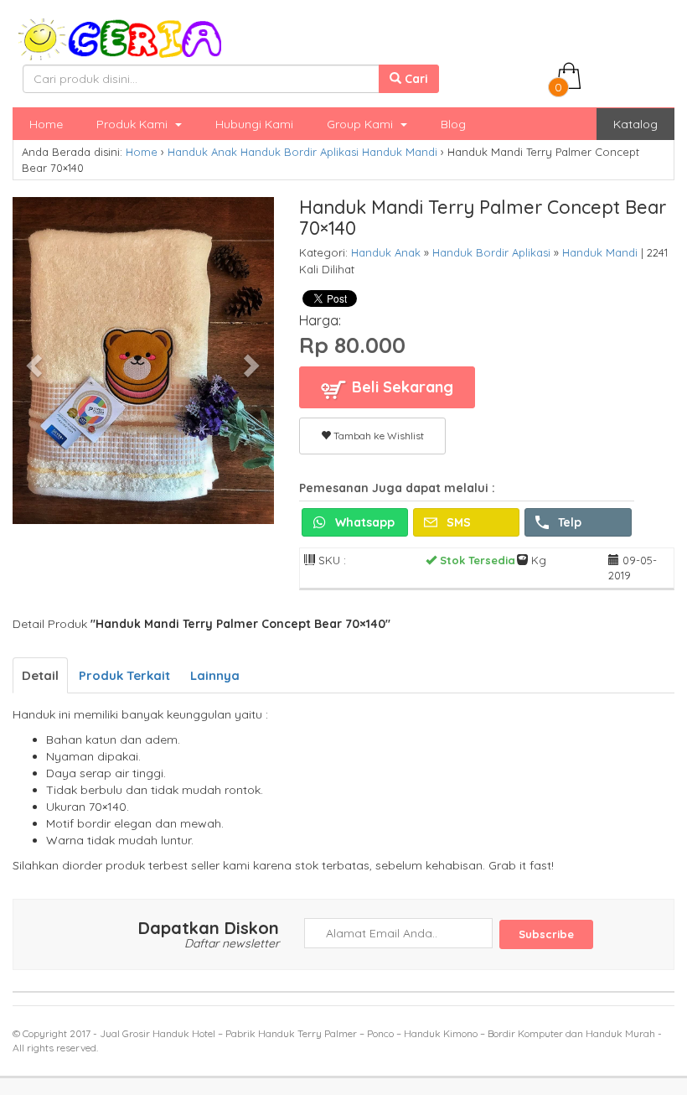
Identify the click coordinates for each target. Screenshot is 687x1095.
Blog (453, 124)
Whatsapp (363, 522)
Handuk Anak (202, 151)
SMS (457, 522)
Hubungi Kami (254, 124)
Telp (568, 522)
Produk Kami (133, 124)
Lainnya (215, 675)
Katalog (635, 124)
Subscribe (546, 934)
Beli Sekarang (400, 387)
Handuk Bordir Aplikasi (299, 151)
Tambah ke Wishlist (377, 435)
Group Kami (361, 124)
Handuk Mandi (399, 151)
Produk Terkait (124, 675)
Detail (40, 675)
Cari (414, 78)
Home (46, 124)
